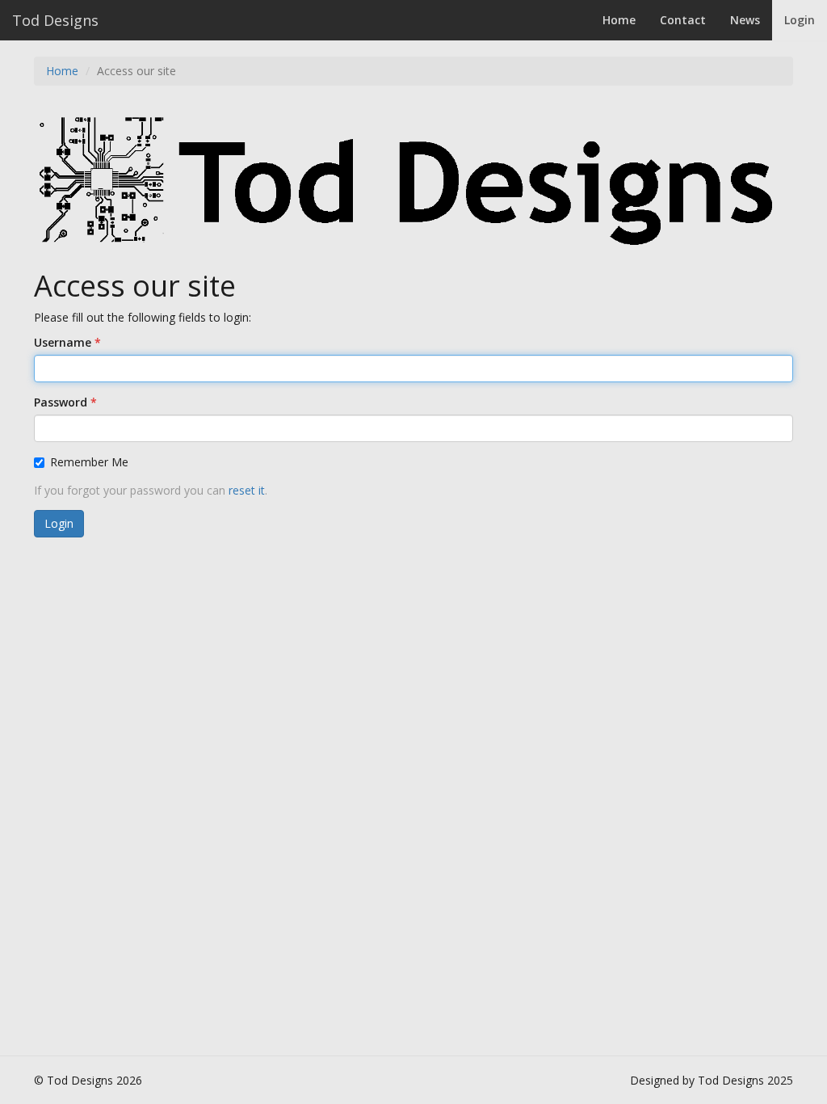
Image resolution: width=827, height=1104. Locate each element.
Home (619, 19)
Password (60, 402)
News (745, 19)
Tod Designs (55, 20)
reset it (247, 490)
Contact (683, 19)
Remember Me (89, 462)
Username (62, 342)
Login (799, 19)
